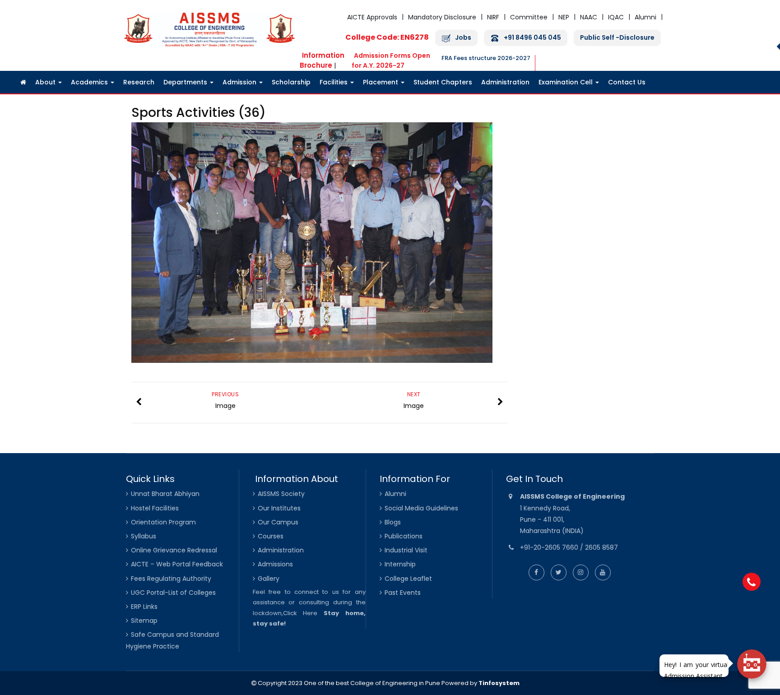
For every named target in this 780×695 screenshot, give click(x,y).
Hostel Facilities (155, 508)
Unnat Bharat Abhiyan (165, 493)
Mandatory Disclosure (442, 17)
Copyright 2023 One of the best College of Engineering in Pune (348, 683)
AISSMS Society (281, 493)
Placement (381, 82)
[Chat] (751, 664)
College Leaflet (408, 578)
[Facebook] (536, 572)
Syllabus (143, 536)
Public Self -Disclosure (617, 37)
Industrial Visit (406, 550)
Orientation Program (163, 522)
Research (138, 82)
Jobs (463, 37)
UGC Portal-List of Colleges (173, 592)
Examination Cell (566, 82)
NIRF (493, 17)
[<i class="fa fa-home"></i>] (23, 82)
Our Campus (278, 522)
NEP (563, 17)
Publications (403, 536)
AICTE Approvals (372, 17)
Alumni (645, 17)
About (46, 82)
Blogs (393, 522)
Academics (90, 82)
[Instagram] (581, 572)
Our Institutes (279, 508)
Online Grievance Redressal (174, 550)
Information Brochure (322, 60)
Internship (400, 564)
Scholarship (291, 82)
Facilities (334, 82)
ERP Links (144, 606)
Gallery (268, 578)
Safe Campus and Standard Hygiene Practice (172, 640)
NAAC (588, 17)
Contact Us (626, 82)
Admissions (275, 564)
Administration (505, 82)
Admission (240, 82)
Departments (186, 82)
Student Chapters (442, 82)
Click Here (300, 613)
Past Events (403, 592)
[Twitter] (558, 572)
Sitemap (144, 620)
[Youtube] (603, 572)
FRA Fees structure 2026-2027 (485, 58)
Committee (529, 17)
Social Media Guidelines (421, 508)
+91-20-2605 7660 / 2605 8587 (569, 547)
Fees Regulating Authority (171, 578)
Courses (270, 536)
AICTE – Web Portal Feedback (177, 564)
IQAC (616, 17)
